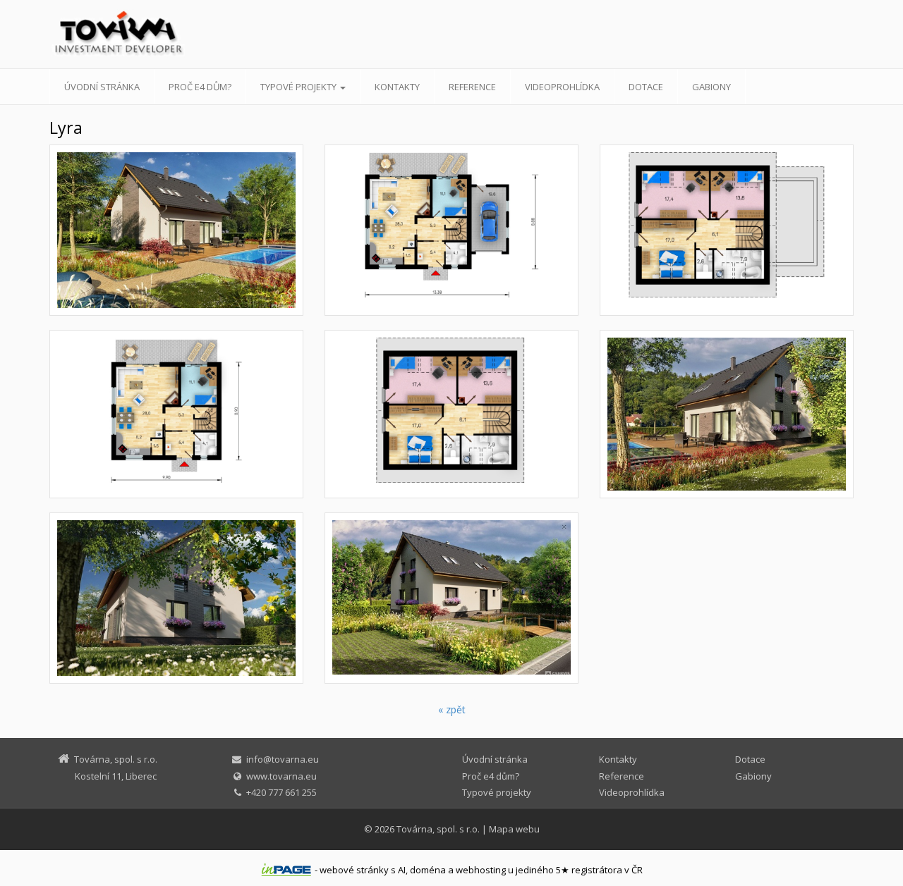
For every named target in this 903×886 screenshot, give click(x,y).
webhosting (481, 869)
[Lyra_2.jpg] (176, 598)
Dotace (646, 86)
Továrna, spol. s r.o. (438, 829)
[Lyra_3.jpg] (727, 414)
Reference (472, 86)
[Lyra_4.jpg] (451, 598)
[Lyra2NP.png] (451, 414)
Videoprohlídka (562, 86)
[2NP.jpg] (727, 230)
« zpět (452, 709)
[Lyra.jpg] (176, 230)
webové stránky (354, 869)
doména (428, 869)
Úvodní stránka (102, 86)
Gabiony (711, 86)
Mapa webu (514, 829)
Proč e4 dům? (200, 86)
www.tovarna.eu (281, 776)
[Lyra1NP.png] (176, 414)
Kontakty (397, 86)
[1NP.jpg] (451, 230)
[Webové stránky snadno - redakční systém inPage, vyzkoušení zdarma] (286, 870)
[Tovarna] (176, 35)
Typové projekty (299, 86)
